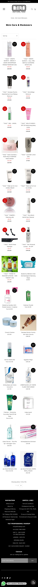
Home (12, 18)
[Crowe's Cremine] (10, 323)
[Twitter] (7, 578)
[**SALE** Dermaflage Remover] (28, 82)
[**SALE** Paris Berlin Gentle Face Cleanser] (28, 205)
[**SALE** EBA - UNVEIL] (10, 113)
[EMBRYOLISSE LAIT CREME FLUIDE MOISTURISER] (28, 375)
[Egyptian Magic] (28, 350)
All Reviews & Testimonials (10, 517)
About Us (10, 506)
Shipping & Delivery (10, 509)
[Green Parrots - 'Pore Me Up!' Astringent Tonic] (10, 432)
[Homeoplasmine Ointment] (28, 432)
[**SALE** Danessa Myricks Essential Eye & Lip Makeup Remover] (10, 82)
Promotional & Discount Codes (28, 517)
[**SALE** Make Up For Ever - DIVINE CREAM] (10, 176)
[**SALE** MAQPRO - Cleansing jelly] (10, 205)
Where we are (10, 503)
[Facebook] (2, 578)
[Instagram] (5, 578)
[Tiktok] (10, 578)
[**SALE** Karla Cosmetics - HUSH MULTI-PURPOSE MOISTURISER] (10, 145)
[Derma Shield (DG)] (10, 350)
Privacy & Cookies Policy (28, 514)
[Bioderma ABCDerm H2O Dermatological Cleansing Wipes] (28, 264)
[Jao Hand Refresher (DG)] (10, 459)
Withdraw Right (10, 519)
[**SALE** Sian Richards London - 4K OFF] (28, 235)
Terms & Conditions (27, 503)
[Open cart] (35, 9)
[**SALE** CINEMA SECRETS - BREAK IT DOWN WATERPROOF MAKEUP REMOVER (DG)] (10, 49)
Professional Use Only (28, 506)
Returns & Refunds (10, 511)
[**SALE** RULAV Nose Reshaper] (10, 235)
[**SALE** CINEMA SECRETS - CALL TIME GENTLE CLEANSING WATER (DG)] (28, 49)
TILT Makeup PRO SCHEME (10, 514)
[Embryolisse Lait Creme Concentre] (10, 375)
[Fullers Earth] (28, 402)
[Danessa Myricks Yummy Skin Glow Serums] (28, 323)
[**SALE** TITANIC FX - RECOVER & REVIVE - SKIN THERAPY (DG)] (10, 264)
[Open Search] (32, 9)
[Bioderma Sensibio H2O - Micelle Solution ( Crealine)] (10, 295)
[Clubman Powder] (28, 295)
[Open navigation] (5, 9)
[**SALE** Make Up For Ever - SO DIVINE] (28, 176)
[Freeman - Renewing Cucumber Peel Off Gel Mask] (10, 402)
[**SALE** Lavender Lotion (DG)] (28, 145)
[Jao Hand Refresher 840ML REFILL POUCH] (28, 459)
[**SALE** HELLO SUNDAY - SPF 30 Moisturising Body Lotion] (28, 113)
